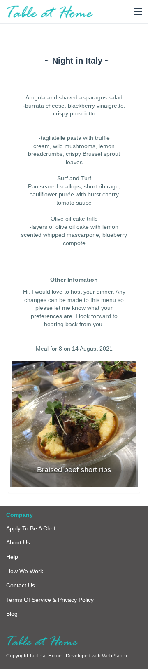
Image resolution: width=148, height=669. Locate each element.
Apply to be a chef (31, 528)
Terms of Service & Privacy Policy (50, 599)
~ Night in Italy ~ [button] (77, 60)
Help (12, 557)
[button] (137, 12)
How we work (24, 571)
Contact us (20, 585)
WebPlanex (115, 656)
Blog (12, 613)
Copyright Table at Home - (36, 656)
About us (18, 542)
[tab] (77, 60)
